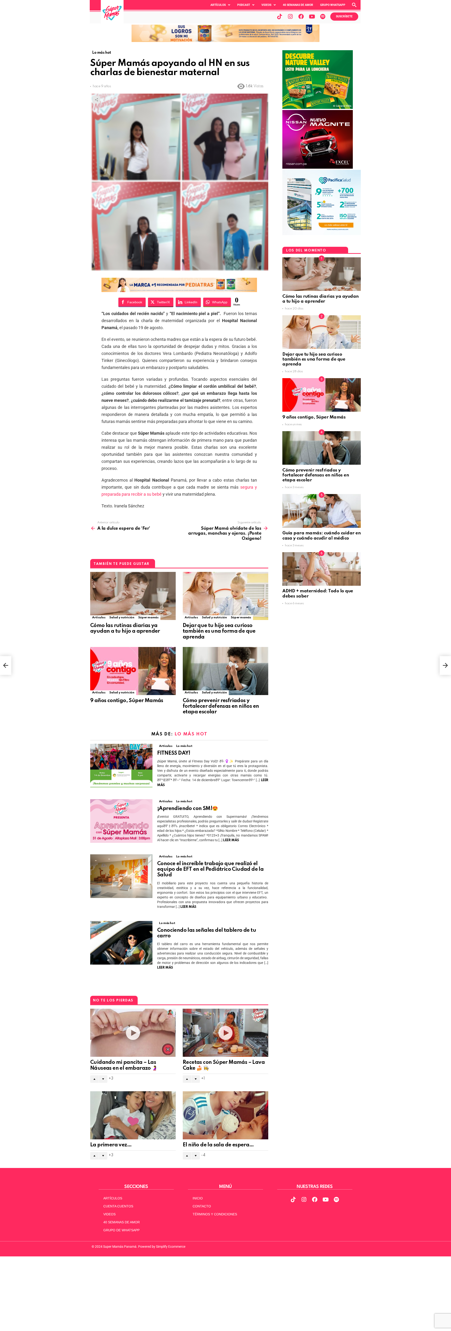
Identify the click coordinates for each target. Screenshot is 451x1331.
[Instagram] (290, 16)
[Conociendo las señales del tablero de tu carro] (121, 943)
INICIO (198, 1198)
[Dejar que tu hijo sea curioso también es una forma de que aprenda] (225, 596)
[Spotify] (322, 16)
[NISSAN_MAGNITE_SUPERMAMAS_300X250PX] (317, 167)
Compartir (96, 99)
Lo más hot (191, 734)
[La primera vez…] (133, 1115)
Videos (266, 5)
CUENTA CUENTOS (118, 1206)
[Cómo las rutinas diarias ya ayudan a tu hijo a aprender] (133, 596)
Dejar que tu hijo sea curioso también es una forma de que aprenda (219, 631)
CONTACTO (202, 1206)
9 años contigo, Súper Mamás (126, 700)
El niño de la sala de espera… (218, 1145)
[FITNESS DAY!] (121, 765)
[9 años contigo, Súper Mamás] (133, 671)
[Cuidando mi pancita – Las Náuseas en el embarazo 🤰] (133, 1033)
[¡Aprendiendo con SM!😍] (121, 821)
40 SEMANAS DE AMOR (298, 5)
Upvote (94, 1079)
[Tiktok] (279, 16)
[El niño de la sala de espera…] (225, 1115)
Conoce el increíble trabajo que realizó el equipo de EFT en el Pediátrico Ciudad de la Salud (210, 869)
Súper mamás (148, 617)
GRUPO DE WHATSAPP (121, 1230)
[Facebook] (301, 16)
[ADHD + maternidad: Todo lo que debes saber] (321, 569)
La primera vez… (111, 1145)
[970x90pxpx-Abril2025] (225, 41)
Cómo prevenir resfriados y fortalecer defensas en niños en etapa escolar (221, 706)
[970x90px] (179, 290)
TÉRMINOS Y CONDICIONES (215, 1214)
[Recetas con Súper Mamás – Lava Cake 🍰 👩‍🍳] (225, 1033)
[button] (220, 5)
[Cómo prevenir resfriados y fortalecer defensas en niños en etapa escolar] (225, 671)
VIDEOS (109, 1214)
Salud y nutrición (121, 617)
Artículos (218, 5)
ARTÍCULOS (112, 1198)
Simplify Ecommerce (170, 1246)
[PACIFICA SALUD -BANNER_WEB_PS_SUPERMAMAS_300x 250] (321, 234)
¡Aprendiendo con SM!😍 (187, 808)
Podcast (243, 5)
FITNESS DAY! (173, 753)
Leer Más (231, 840)
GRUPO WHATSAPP (332, 5)
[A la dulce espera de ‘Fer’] (5, 665)
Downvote (103, 1079)
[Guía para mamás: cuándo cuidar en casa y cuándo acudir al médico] (321, 511)
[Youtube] (312, 16)
